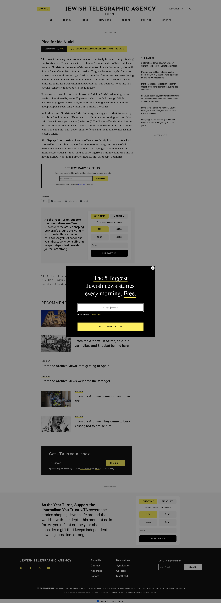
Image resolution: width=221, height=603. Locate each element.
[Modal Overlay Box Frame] (110, 301)
